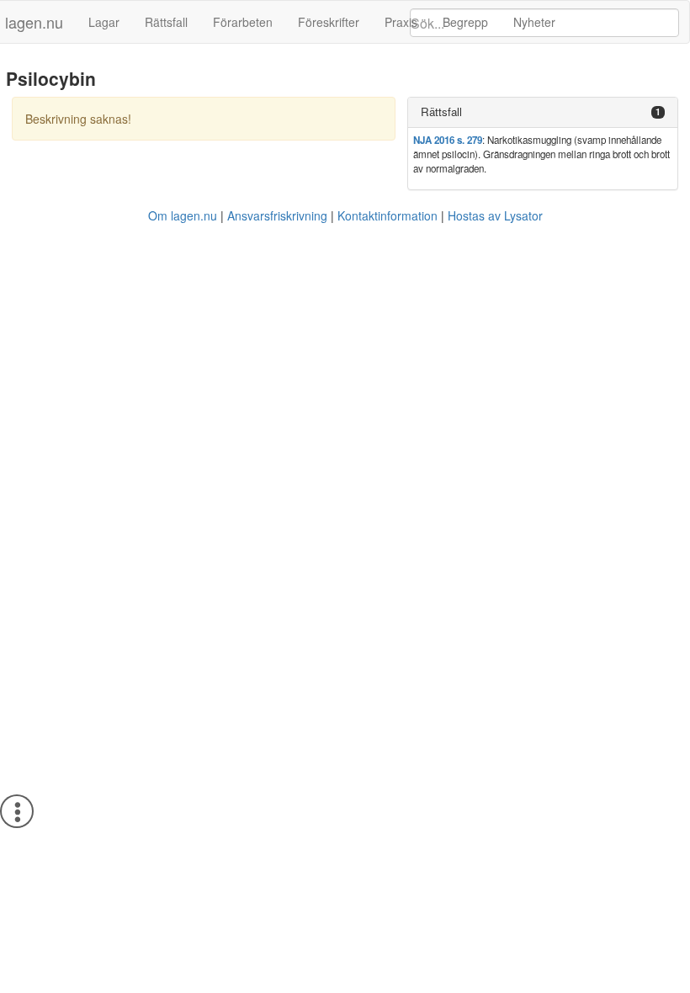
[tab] (542, 112)
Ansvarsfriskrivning (277, 215)
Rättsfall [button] (441, 111)
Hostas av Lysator (495, 215)
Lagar (103, 21)
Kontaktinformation (387, 215)
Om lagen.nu (182, 215)
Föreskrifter (328, 21)
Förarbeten (243, 21)
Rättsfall (166, 21)
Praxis (401, 21)
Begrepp (465, 21)
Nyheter (534, 21)
